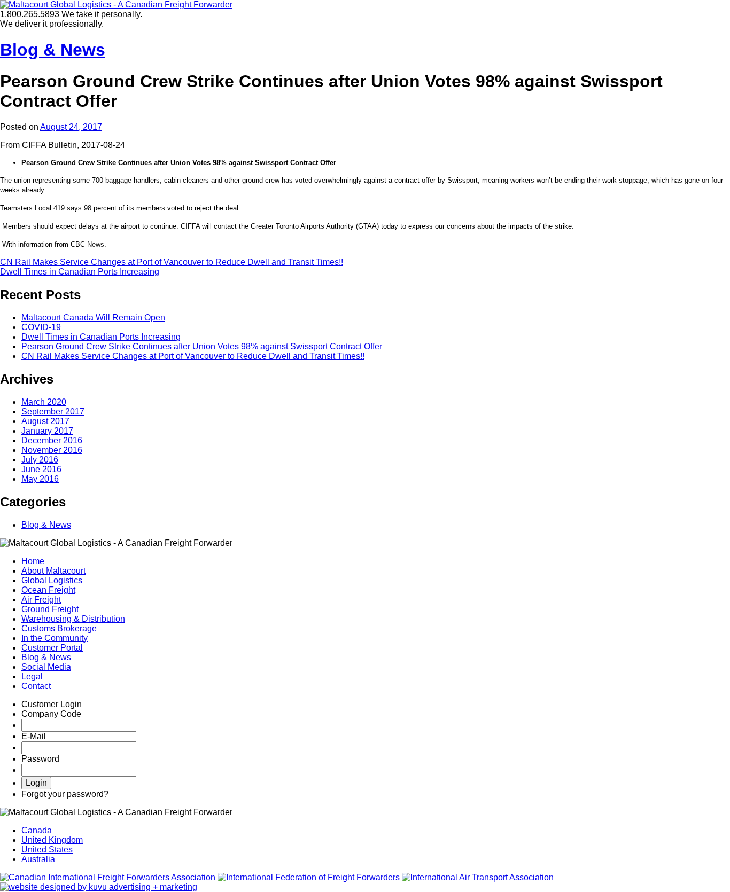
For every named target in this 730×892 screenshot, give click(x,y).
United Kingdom (52, 839)
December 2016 (51, 440)
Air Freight (41, 599)
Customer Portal (52, 647)
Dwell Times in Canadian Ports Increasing (79, 271)
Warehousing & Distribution (73, 618)
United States (47, 849)
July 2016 (39, 459)
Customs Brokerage (59, 628)
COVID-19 (41, 327)
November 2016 (51, 450)
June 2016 (41, 469)
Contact (36, 686)
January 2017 (47, 430)
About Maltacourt (53, 570)
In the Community (54, 638)
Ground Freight (50, 609)
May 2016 (40, 478)
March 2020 (43, 401)
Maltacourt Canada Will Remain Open (93, 317)
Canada (36, 830)
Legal (32, 676)
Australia (38, 859)
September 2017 (52, 411)
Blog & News (52, 49)
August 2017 (45, 421)
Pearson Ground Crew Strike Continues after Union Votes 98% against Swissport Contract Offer (201, 346)
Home (32, 561)
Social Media (46, 666)
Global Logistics (51, 580)
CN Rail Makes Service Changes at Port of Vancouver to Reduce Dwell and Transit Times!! (171, 262)
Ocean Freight (48, 589)
